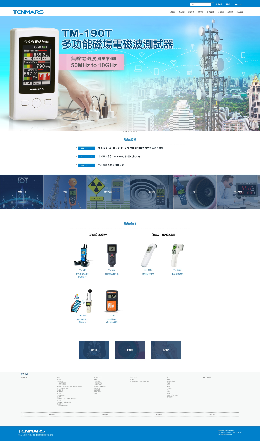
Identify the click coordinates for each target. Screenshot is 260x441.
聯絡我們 (240, 12)
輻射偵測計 (60, 391)
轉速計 (168, 383)
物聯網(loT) (24, 377)
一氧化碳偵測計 (61, 383)
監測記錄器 (60, 404)
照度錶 (59, 397)
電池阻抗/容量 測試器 (172, 395)
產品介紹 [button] (182, 12)
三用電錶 (169, 388)
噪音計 (59, 400)
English (238, 4)
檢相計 (168, 391)
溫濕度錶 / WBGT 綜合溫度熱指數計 (67, 398)
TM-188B (83, 315)
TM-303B (148, 270)
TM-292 (111, 270)
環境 (59, 377)
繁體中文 (229, 4)
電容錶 (168, 393)
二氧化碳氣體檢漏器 (62, 405)
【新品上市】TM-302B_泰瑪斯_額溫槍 (119, 156)
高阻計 (168, 384)
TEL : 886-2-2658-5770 (223, 432)
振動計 (59, 379)
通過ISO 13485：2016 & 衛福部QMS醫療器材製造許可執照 (131, 148)
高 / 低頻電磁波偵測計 (63, 388)
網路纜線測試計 (171, 381)
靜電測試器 (170, 397)
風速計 (59, 393)
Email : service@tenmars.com (225, 434)
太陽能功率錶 (61, 395)
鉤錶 (168, 390)
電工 (168, 377)
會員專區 (219, 4)
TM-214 (111, 315)
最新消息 (200, 12)
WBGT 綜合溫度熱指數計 (64, 402)
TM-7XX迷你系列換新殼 (111, 165)
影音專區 (230, 12)
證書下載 (221, 12)
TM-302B (177, 270)
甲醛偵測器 (60, 381)
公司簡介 (172, 12)
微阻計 (168, 386)
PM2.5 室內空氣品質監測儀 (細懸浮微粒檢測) (69, 386)
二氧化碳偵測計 (61, 384)
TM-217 (82, 270)
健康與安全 (98, 377)
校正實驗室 (210, 12)
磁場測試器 (60, 390)
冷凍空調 (133, 377)
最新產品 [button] (191, 12)
